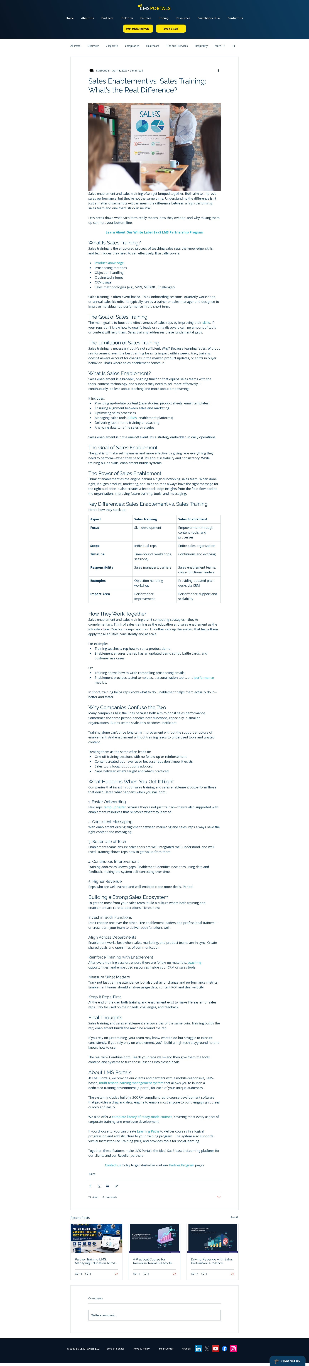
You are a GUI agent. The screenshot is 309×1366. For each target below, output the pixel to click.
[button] (230, 650)
